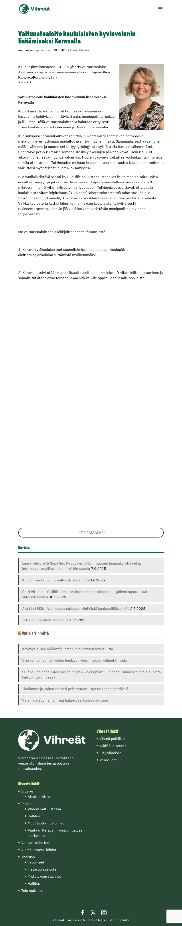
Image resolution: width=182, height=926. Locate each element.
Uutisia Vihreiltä (35, 634)
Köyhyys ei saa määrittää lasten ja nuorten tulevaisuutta (67, 649)
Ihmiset (27, 803)
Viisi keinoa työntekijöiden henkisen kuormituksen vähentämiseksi (75, 660)
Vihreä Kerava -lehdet (38, 850)
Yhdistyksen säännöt (44, 876)
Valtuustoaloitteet (36, 842)
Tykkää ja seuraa (113, 746)
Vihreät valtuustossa (44, 809)
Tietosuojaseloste (42, 869)
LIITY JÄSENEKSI (91, 532)
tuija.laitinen (42, 50)
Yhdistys (28, 857)
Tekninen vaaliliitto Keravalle (45, 620)
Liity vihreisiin (111, 753)
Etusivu (27, 791)
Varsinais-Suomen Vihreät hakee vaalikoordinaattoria (65, 700)
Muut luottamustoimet (46, 823)
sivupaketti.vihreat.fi (83, 920)
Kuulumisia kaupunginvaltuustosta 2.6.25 (55, 580)
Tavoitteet (36, 862)
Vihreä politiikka (112, 738)
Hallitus (34, 816)
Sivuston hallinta (116, 920)
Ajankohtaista (79, 50)
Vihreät (58, 920)
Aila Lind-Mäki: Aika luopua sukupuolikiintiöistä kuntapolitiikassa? (74, 608)
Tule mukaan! (32, 890)
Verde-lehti (109, 760)
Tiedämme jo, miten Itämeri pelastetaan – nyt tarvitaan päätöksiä (75, 689)
